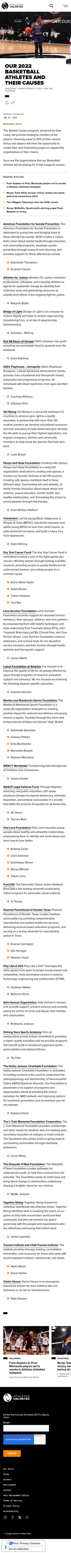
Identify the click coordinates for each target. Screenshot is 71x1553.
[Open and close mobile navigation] (65, 5)
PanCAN (8, 884)
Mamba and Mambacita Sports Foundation (30, 700)
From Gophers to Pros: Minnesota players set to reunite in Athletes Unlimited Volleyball (36, 185)
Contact (7, 1490)
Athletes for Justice (15, 278)
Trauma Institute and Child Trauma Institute (30, 1245)
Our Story (8, 1469)
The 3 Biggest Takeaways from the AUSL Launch (32, 202)
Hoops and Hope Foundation (21, 463)
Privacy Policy (11, 1506)
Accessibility (10, 1511)
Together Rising (13, 1202)
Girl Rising (9, 412)
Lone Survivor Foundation (19, 611)
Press (6, 1474)
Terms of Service (12, 1501)
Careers (7, 1479)
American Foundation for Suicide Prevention (31, 224)
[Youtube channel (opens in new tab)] (27, 1517)
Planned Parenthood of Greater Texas (26, 910)
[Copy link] (13, 102)
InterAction (10, 518)
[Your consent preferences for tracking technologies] (6, 1547)
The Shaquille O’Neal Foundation (24, 1164)
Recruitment (9, 1484)
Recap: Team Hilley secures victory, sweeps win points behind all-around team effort (36, 194)
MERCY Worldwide (15, 766)
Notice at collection (16, 1549)
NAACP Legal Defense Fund (21, 787)
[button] (51, 6)
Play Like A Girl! (13, 966)
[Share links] (6, 102)
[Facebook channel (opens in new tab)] (12, 1517)
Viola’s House (11, 1281)
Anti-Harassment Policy (16, 1495)
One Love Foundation (17, 828)
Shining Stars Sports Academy (22, 1032)
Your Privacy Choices (26, 1543)
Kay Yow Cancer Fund (17, 552)
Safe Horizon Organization (19, 1002)
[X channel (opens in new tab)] (19, 1517)
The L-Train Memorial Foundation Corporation (32, 1122)
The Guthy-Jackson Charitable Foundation (30, 1066)
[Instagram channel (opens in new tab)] (5, 1517)
